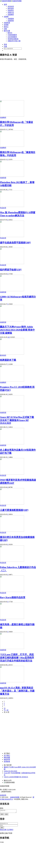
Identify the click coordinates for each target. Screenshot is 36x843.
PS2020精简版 (15, 773)
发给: (1, 808)
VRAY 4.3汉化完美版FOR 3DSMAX (16, 777)
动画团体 (11, 18)
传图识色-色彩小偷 (14, 41)
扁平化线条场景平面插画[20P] (15, 242)
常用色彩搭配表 (13, 39)
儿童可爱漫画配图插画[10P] (14, 510)
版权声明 (7, 759)
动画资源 (7, 22)
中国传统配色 (12, 35)
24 (4, 708)
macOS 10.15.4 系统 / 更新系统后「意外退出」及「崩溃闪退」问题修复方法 (17, 690)
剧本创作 (11, 8)
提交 (2, 827)
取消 (2, 814)
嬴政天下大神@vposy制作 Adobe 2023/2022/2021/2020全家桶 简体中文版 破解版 (17, 329)
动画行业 (11, 12)
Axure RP (7, 773)
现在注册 (3, 829)
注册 (5, 46)
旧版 (5, 29)
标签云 (6, 27)
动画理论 (11, 10)
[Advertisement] (18, 79)
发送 (6, 814)
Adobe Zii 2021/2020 (10, 771)
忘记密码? (10, 829)
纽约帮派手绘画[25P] (10, 269)
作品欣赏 (11, 6)
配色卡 (10, 33)
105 (8, 337)
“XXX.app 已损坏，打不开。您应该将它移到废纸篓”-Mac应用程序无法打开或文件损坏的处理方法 (17, 657)
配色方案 (7, 31)
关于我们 (7, 755)
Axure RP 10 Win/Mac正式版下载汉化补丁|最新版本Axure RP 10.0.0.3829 (17, 420)
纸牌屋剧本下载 (8, 360)
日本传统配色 (12, 37)
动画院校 (11, 20)
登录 (5, 44)
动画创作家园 (14, 797)
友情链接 (7, 761)
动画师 (6, 16)
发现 (5, 4)
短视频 (6, 25)
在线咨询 (3, 795)
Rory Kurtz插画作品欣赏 (12, 597)
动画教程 (11, 14)
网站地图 (7, 757)
